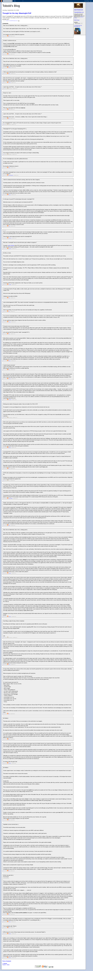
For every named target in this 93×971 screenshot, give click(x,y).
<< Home (4, 963)
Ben (9, 468)
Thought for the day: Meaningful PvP (78, 26)
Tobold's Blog (11, 5)
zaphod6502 (10, 498)
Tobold (7, 20)
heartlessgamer (10, 175)
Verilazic (9, 573)
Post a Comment (6, 961)
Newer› (4, 964)
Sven (9, 333)
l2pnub (9, 194)
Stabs (9, 167)
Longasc (9, 284)
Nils (9, 36)
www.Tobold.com (78, 9)
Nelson (9, 360)
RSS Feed (76, 20)
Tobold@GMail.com (79, 12)
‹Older (8, 964)
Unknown (9, 399)
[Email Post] (18, 20)
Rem (9, 369)
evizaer (9, 321)
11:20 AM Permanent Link (13, 20)
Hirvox (9, 73)
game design (11, 245)
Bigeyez (9, 447)
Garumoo (9, 248)
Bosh (9, 525)
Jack (9, 311)
